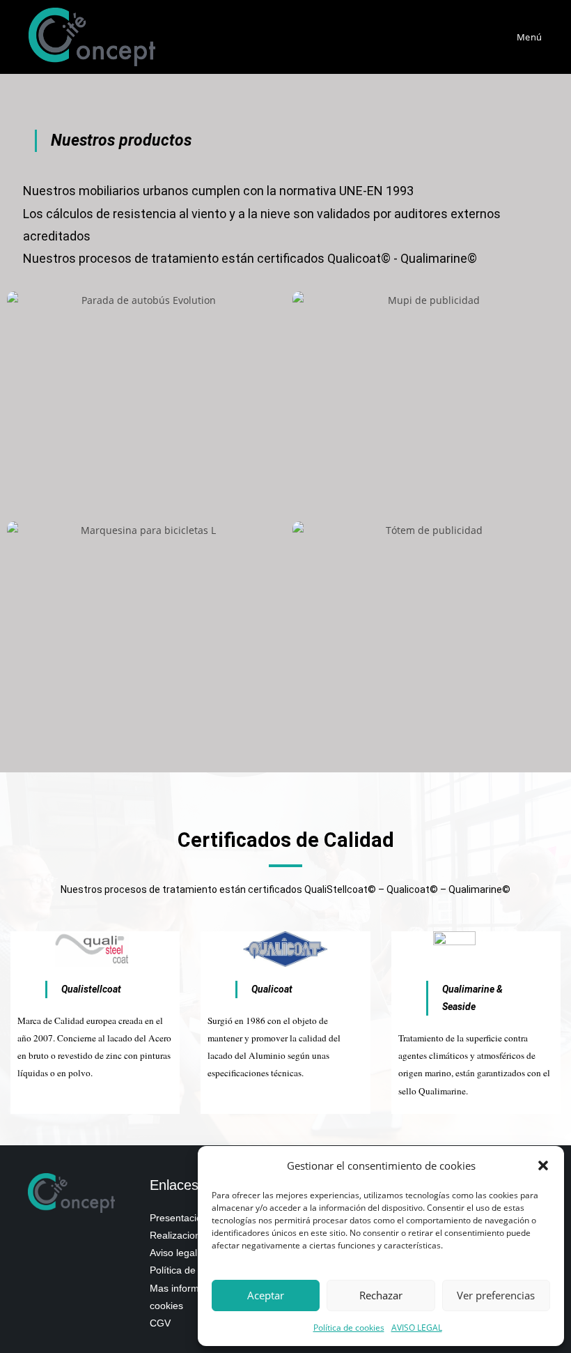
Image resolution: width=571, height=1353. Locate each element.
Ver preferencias (496, 1295)
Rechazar (380, 1295)
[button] (543, 1165)
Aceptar (265, 1295)
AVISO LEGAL (416, 1327)
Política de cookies (348, 1327)
